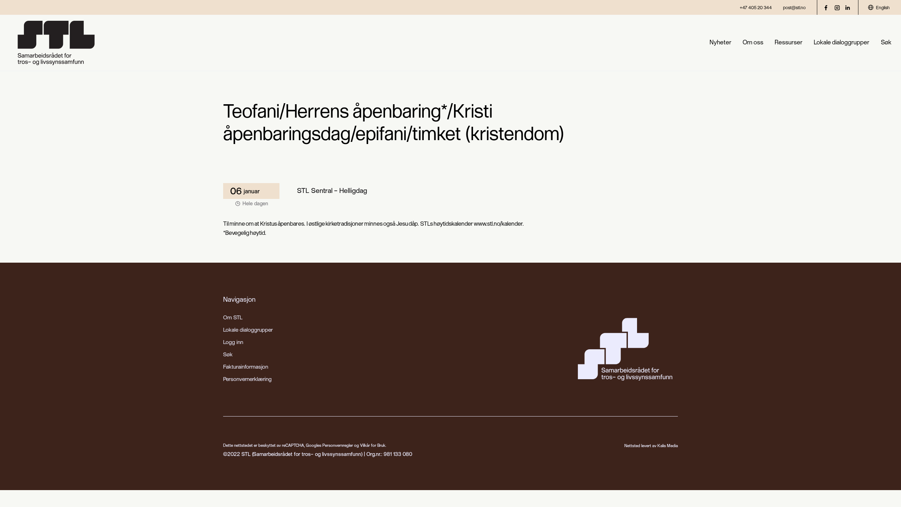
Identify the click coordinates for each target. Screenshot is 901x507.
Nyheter (720, 42)
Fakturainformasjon (245, 366)
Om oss (753, 42)
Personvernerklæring (247, 378)
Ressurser (788, 42)
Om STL (232, 317)
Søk (886, 42)
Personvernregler (337, 445)
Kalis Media (667, 445)
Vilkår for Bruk (372, 445)
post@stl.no (794, 7)
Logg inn (233, 341)
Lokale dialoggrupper (841, 42)
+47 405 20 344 (756, 7)
